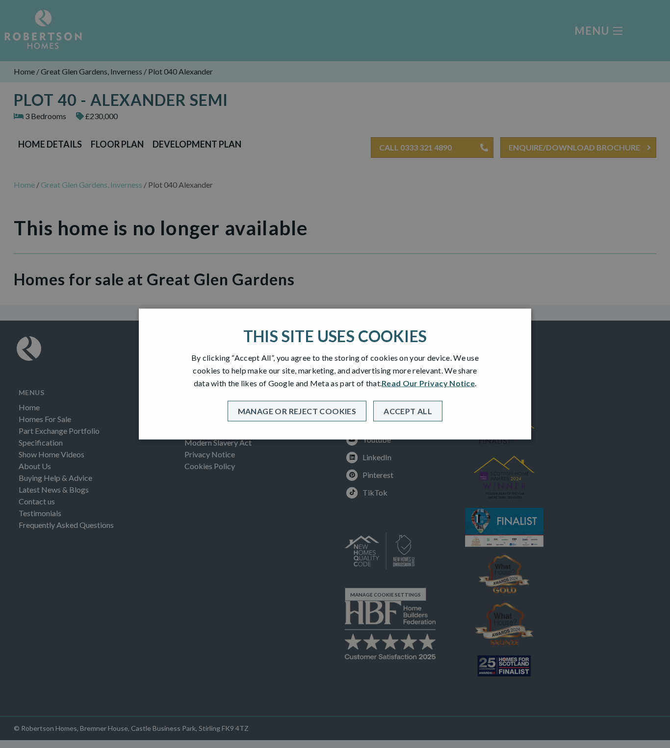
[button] (297, 410)
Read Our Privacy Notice (428, 383)
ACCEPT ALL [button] (408, 410)
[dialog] (335, 374)
